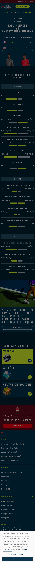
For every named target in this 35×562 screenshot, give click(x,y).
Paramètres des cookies (17, 554)
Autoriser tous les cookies (17, 559)
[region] (17, 546)
